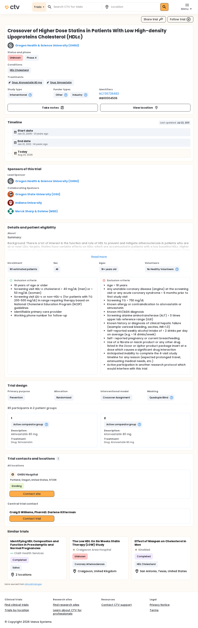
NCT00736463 (109, 93)
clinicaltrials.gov (33, 584)
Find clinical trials (17, 605)
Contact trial (32, 519)
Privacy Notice (160, 605)
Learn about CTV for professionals (67, 611)
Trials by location (17, 610)
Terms (154, 610)
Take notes (50, 108)
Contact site (32, 494)
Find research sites (66, 605)
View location (143, 108)
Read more (99, 256)
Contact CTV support (116, 605)
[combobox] (76, 6)
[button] (19, 70)
